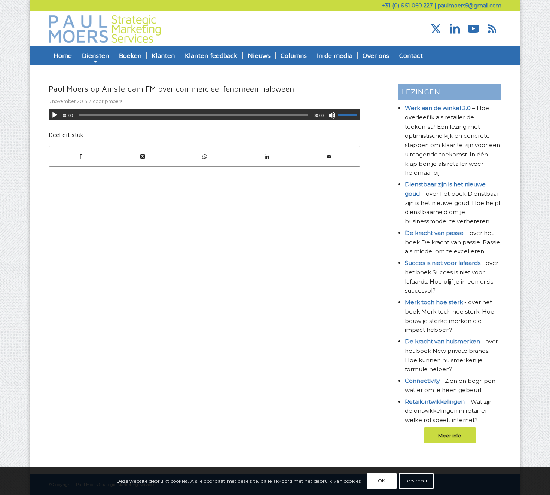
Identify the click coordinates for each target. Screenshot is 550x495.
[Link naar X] (436, 28)
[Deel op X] (142, 156)
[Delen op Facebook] (80, 156)
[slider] (349, 114)
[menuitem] (63, 55)
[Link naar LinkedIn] (454, 28)
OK (381, 480)
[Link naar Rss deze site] (492, 28)
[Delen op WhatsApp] (205, 156)
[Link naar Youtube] (473, 28)
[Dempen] (332, 115)
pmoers (113, 101)
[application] (204, 114)
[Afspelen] (54, 115)
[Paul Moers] (105, 28)
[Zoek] (496, 55)
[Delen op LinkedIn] (267, 156)
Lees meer (416, 480)
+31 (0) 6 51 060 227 (407, 5)
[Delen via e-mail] (329, 156)
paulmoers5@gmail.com (469, 5)
